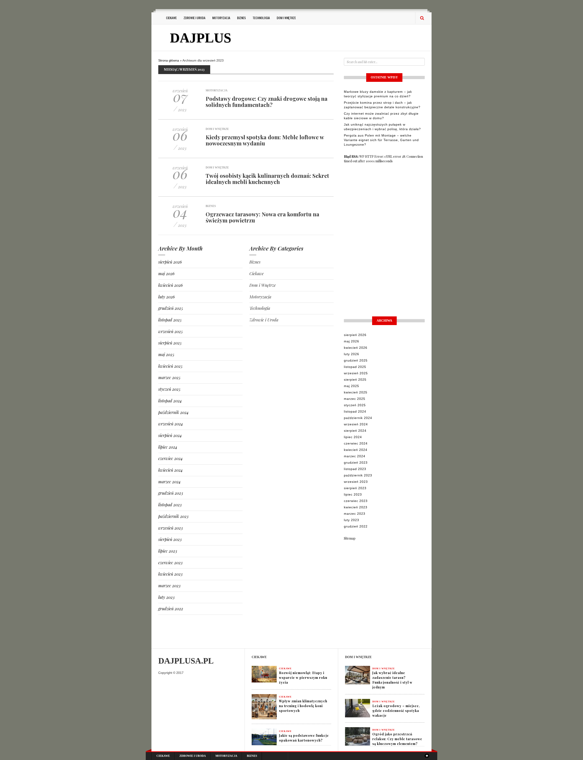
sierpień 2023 (170, 539)
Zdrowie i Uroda (194, 17)
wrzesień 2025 (170, 331)
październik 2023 (173, 516)
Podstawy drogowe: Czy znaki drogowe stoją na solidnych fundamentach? (266, 101)
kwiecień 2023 (170, 574)
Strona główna (168, 60)
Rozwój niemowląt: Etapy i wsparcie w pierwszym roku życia (303, 678)
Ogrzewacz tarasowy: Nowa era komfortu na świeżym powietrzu (262, 217)
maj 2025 (166, 354)
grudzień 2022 (170, 608)
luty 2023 (166, 597)
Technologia (261, 17)
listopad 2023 (170, 504)
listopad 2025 (170, 320)
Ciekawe (171, 17)
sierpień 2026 (170, 262)
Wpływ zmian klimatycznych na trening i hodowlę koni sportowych (303, 706)
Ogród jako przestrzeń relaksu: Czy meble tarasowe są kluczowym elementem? (397, 739)
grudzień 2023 (170, 493)
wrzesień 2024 (170, 424)
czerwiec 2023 (170, 562)
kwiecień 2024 (170, 470)
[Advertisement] (332, 38)
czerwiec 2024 (170, 458)
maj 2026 (166, 273)
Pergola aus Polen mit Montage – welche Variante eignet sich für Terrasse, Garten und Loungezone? (381, 140)
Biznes (241, 17)
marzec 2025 (169, 377)
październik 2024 (173, 412)
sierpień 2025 (170, 343)
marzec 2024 (169, 481)
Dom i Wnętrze (286, 17)
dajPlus (200, 37)
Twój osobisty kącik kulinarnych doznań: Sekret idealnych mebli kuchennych (267, 178)
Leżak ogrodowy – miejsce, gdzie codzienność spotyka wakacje (396, 711)
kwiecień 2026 (170, 285)
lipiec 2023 (167, 551)
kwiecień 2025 (170, 366)
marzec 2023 (169, 585)
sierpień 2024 (170, 435)
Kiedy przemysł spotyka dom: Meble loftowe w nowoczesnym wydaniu (265, 140)
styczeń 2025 (169, 389)
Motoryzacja (221, 17)
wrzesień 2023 (170, 528)
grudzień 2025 (170, 308)
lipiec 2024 (167, 447)
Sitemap (349, 538)
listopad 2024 (170, 400)
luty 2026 (166, 297)
